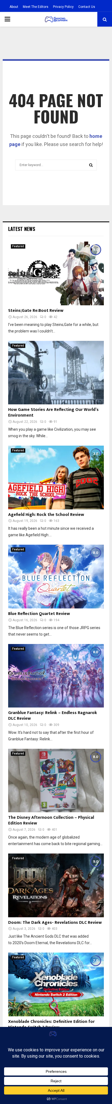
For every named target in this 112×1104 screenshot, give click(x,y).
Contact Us (86, 7)
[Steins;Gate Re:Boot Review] (56, 273)
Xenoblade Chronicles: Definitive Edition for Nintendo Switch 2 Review (51, 1024)
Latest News (21, 228)
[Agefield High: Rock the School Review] (56, 477)
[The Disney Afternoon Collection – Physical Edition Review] (56, 781)
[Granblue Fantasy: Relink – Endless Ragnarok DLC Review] (56, 676)
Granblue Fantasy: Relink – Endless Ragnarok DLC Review (52, 715)
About (14, 7)
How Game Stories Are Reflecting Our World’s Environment (53, 412)
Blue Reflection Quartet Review (39, 613)
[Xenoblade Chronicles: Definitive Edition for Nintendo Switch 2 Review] (56, 984)
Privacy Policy (63, 7)
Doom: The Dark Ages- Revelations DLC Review (55, 922)
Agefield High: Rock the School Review (46, 514)
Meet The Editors (35, 7)
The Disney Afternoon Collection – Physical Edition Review (51, 820)
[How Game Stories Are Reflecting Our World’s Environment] (56, 373)
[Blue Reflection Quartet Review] (56, 576)
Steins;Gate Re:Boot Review (35, 310)
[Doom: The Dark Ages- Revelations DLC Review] (56, 885)
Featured (18, 246)
